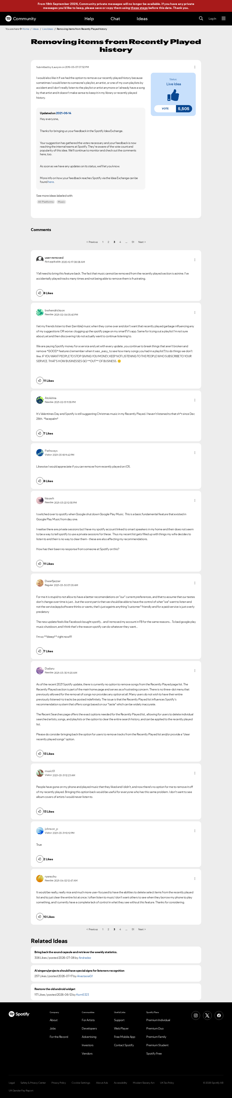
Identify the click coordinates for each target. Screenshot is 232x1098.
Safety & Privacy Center (33, 1082)
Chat (115, 19)
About (54, 1020)
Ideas (142, 19)
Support (119, 1020)
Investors (88, 1045)
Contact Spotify (124, 1045)
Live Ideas (47, 29)
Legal (12, 1082)
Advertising (89, 1037)
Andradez (85, 958)
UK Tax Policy (167, 1082)
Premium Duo (155, 1028)
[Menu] (224, 18)
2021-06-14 (63, 113)
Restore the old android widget (54, 989)
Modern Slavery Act (143, 1082)
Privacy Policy (58, 1082)
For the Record (59, 1037)
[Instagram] (195, 1015)
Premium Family (156, 1037)
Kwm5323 (82, 995)
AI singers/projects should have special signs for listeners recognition (79, 971)
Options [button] (195, 67)
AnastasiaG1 (85, 976)
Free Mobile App (124, 1037)
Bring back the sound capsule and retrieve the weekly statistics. (75, 952)
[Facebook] (219, 1015)
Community (24, 19)
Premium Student (157, 1045)
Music (61, 202)
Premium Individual (158, 1020)
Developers (89, 1028)
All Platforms (46, 202)
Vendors (87, 1053)
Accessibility (120, 1082)
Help (89, 19)
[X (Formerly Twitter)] (207, 1015)
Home (25, 29)
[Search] (201, 18)
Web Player (121, 1028)
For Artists (88, 1020)
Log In (212, 19)
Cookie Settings (81, 1082)
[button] (165, 108)
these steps (139, 8)
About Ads (102, 1082)
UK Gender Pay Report (21, 1090)
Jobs (53, 1028)
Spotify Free (154, 1053)
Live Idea (173, 84)
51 (133, 242)
